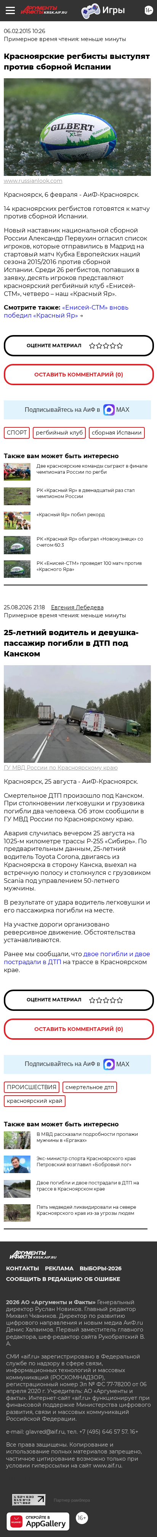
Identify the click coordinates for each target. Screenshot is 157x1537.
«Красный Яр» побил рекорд (71, 514)
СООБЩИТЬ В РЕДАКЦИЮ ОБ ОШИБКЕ (63, 1279)
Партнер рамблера (72, 1500)
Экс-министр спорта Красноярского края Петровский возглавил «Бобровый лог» (86, 1161)
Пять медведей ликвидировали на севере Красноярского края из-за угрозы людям (86, 1210)
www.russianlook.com (33, 180)
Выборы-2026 (101, 1268)
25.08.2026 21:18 (24, 607)
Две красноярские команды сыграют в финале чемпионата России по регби (92, 469)
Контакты (22, 1268)
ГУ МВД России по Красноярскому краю (61, 767)
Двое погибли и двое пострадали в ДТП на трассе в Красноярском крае (88, 1186)
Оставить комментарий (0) (78, 374)
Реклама (59, 1268)
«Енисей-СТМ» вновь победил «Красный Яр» (66, 311)
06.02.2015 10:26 (24, 31)
